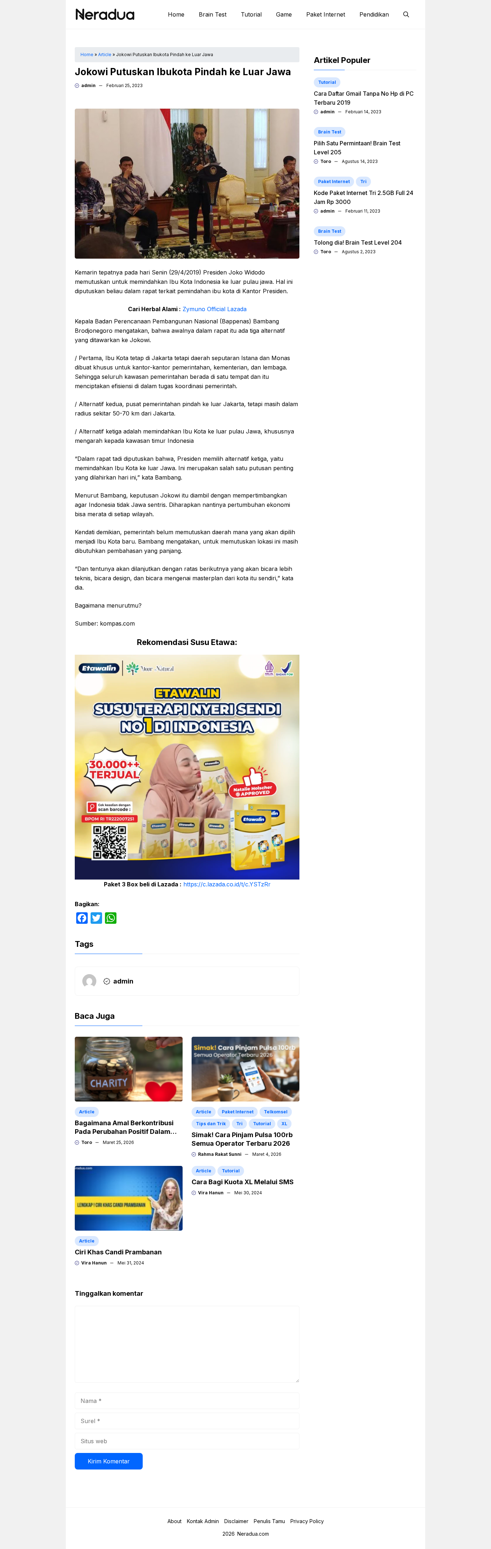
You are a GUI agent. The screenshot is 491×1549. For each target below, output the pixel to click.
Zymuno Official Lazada (215, 309)
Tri (239, 1123)
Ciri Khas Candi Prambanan (118, 1252)
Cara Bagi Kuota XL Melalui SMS (243, 1182)
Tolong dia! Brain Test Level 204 (358, 242)
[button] (406, 14)
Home (176, 14)
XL (284, 1123)
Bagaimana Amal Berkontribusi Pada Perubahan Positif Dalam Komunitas (124, 1131)
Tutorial (251, 14)
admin (88, 85)
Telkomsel (276, 1111)
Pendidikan (374, 14)
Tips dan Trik (211, 1123)
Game (284, 14)
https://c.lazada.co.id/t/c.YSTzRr (227, 884)
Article (104, 54)
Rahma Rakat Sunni (220, 1154)
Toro (86, 1142)
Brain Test (212, 14)
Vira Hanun (94, 1263)
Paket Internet (325, 14)
